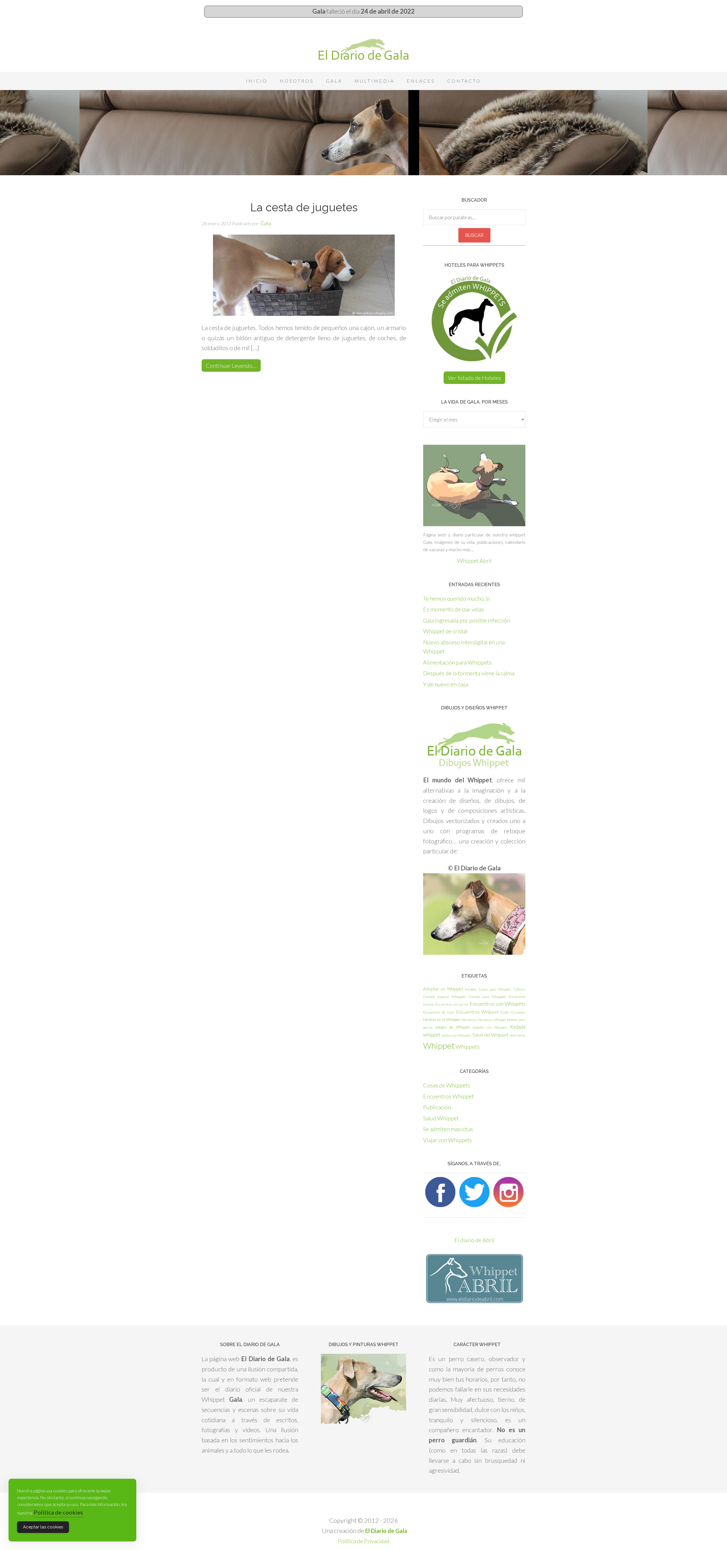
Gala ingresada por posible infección (466, 620)
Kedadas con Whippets (490, 1027)
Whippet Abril (474, 560)
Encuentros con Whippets (497, 1004)
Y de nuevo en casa (445, 684)
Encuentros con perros (452, 1004)
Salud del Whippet (490, 1034)
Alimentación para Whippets (457, 662)
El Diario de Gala (363, 49)
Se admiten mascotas (448, 1128)
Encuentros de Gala (438, 1012)
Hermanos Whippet (492, 1020)
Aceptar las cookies (43, 1527)
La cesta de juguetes (304, 207)
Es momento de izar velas (453, 609)
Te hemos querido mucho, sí (456, 598)
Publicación (437, 1107)
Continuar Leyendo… (231, 365)
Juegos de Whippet (452, 1027)
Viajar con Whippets (447, 1140)
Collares (519, 989)
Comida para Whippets (487, 997)
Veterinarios (517, 1035)
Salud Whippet (441, 1118)
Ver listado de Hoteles (474, 377)
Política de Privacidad (363, 1541)
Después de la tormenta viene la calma (468, 673)
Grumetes (518, 1012)
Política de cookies (58, 1512)
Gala (505, 1012)
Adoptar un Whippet (443, 988)
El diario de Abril (474, 1239)
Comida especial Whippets (444, 997)
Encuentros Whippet (477, 1011)
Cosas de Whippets (446, 1085)
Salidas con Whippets (456, 1035)
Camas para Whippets (495, 989)
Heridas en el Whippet (441, 1019)
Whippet (439, 1045)
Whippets (468, 1046)
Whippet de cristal (445, 631)
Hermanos (469, 1020)
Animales (471, 989)
